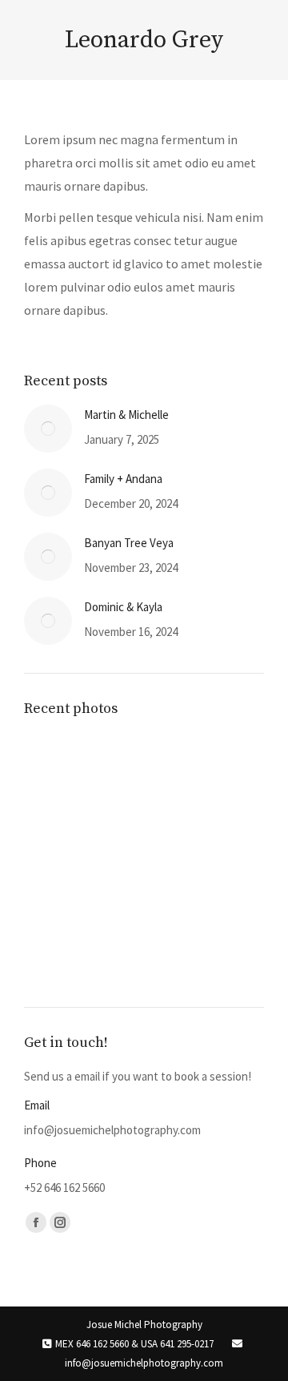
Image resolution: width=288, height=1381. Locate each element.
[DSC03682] (116, 890)
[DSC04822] (116, 829)
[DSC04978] (55, 829)
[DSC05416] (55, 767)
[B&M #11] (178, 952)
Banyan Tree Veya (129, 542)
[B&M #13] (55, 952)
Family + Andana (123, 478)
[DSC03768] (55, 890)
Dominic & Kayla (123, 606)
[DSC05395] (116, 767)
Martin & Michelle (126, 414)
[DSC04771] (178, 829)
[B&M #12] (116, 952)
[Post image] (48, 429)
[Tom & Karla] (178, 767)
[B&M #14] (178, 890)
